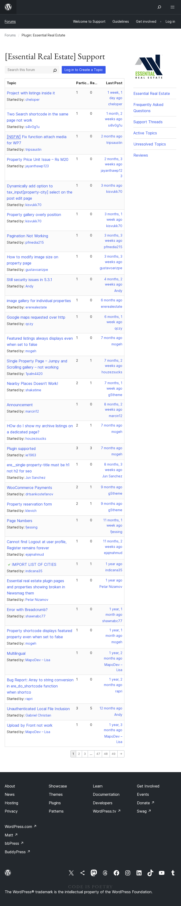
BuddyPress (17, 851)
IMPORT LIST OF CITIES (34, 564)
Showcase (58, 786)
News (10, 794)
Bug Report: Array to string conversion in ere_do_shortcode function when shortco (40, 686)
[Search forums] (54, 70)
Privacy (11, 811)
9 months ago (111, 487)
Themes (56, 794)
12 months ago (110, 708)
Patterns (56, 811)
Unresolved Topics (149, 144)
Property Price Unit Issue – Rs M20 (37, 159)
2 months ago (111, 136)
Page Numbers (19, 520)
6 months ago (111, 300)
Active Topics (145, 133)
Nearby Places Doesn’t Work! (32, 383)
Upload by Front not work (30, 725)
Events (143, 794)
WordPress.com (21, 826)
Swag (144, 811)
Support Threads (148, 121)
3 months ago (111, 185)
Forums (10, 21)
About (10, 786)
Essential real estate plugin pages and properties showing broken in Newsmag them (36, 586)
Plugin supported (21, 448)
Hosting (11, 802)
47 (98, 754)
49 (113, 754)
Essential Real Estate (151, 93)
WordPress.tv (107, 811)
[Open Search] (159, 7)
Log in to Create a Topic (84, 70)
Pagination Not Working (27, 235)
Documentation (106, 794)
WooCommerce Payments (29, 487)
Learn (98, 786)
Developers (102, 802)
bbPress (14, 843)
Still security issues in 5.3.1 (29, 279)
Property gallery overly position (34, 214)
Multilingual (16, 653)
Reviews (140, 155)
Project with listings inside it (31, 93)
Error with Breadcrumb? (27, 609)
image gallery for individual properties (39, 300)
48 (106, 754)
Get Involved (148, 786)
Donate (146, 802)
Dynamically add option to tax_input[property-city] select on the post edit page (39, 192)
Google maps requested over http (36, 317)
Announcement (20, 404)
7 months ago (111, 338)
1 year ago (114, 564)
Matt (11, 835)
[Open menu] (173, 7)
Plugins (55, 802)
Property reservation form (29, 504)
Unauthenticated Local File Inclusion (38, 708)
